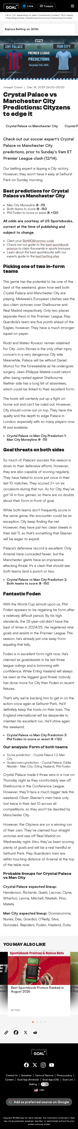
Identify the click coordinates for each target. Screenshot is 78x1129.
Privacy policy (64, 1075)
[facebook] (26, 1066)
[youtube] (51, 1066)
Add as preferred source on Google (41, 1102)
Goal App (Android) (28, 1079)
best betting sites (47, 256)
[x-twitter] (35, 1066)
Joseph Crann (13, 87)
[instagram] (43, 1066)
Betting (33, 1084)
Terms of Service (44, 1075)
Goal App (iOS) (50, 1079)
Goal (22, 1118)
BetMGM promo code (38, 241)
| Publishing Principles (60, 18)
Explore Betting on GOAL (22, 29)
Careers (9, 1079)
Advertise (26, 1075)
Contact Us (12, 1075)
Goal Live (67, 1079)
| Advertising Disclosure (36, 18)
